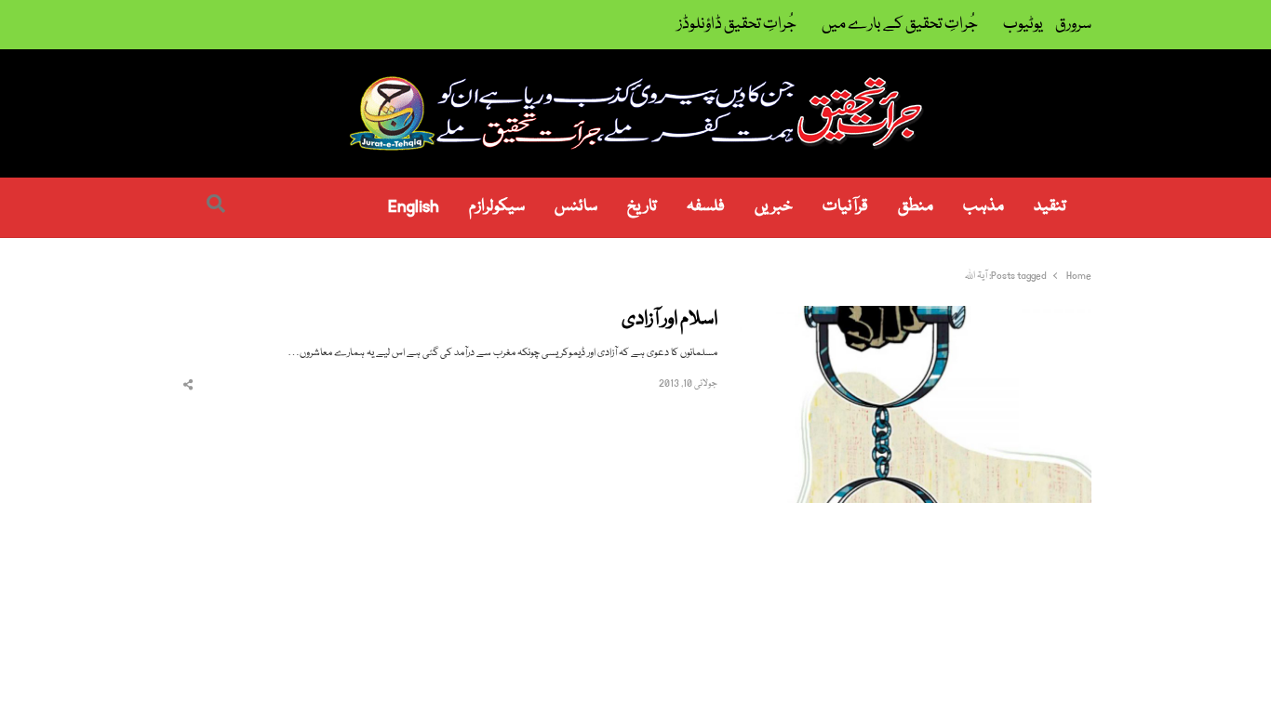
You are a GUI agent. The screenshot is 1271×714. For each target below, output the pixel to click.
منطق (915, 206)
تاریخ (642, 206)
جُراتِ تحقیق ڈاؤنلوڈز (736, 24)
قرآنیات (845, 206)
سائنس (576, 206)
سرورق (1073, 24)
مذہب (983, 206)
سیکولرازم (497, 206)
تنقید (1050, 206)
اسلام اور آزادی (669, 320)
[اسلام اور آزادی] (915, 316)
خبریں (774, 206)
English (413, 206)
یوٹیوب (1023, 24)
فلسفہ (706, 206)
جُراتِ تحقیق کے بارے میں (900, 24)
